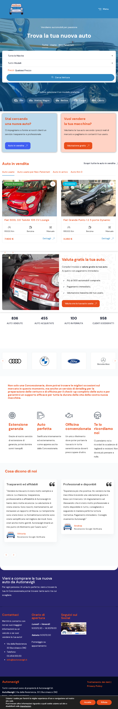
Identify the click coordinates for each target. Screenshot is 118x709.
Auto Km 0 (76, 171)
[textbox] (60, 55)
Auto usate (8, 171)
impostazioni (25, 706)
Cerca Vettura (62, 77)
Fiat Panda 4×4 (13, 220)
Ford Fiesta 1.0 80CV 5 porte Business (86, 220)
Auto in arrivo (60, 171)
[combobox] (60, 55)
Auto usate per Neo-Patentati (33, 171)
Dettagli (47, 238)
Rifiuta (104, 702)
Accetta (87, 702)
